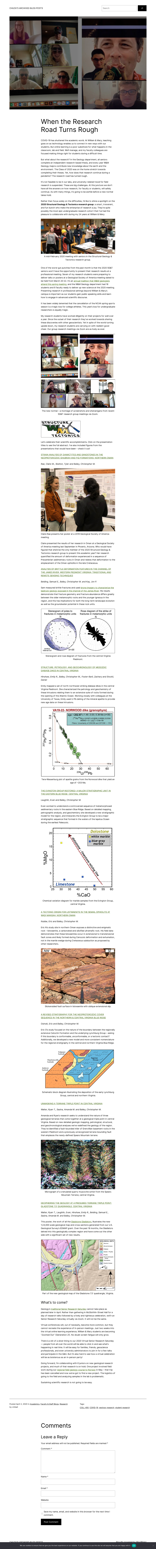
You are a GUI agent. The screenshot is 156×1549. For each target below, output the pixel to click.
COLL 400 (84, 1407)
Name (44, 1476)
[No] (153, 1545)
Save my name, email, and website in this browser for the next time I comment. (77, 1513)
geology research (106, 1407)
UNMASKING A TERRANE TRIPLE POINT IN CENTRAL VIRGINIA (71, 1103)
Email (44, 1488)
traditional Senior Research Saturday (68, 1309)
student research (122, 1407)
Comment (46, 1448)
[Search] (142, 8)
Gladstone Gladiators (81, 1221)
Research (64, 1404)
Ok (134, 1545)
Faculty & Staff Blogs (50, 1404)
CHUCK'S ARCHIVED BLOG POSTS (26, 8)
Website (45, 1500)
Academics (35, 1404)
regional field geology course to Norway (76, 1370)
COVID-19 (94, 1407)
